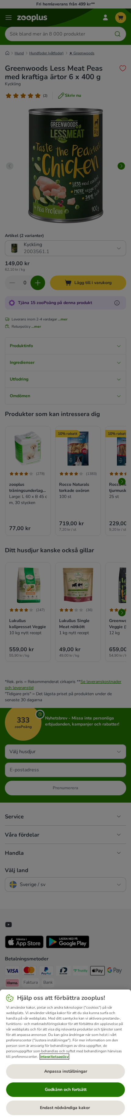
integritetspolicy (54, 1056)
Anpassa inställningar (65, 1071)
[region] (65, 1055)
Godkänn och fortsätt (66, 1089)
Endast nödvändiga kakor (65, 1108)
